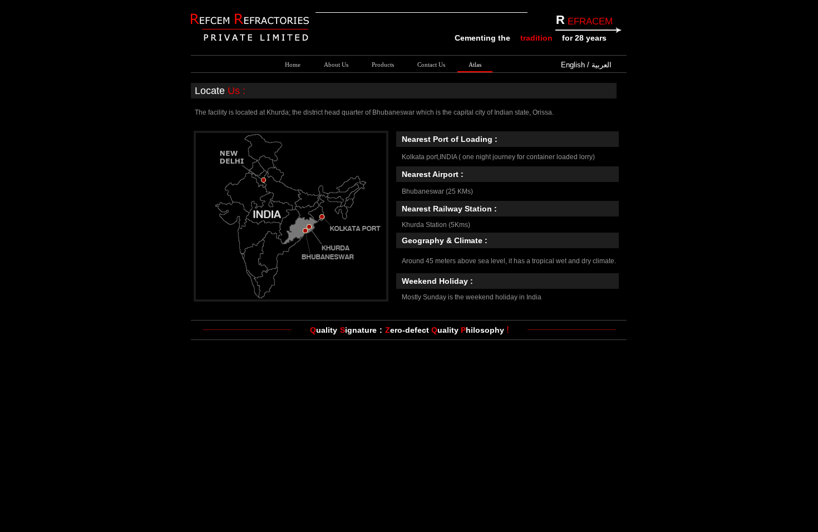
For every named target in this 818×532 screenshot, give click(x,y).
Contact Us (431, 64)
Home (292, 64)
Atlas (475, 64)
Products (383, 64)
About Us (336, 64)
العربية (602, 65)
